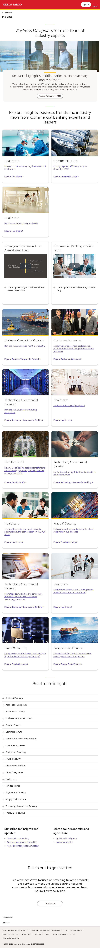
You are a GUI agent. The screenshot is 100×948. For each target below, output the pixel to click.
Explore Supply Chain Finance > (67, 664)
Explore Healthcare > (14, 176)
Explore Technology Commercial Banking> (24, 420)
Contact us (50, 903)
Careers (72, 934)
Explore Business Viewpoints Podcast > (22, 359)
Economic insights (64, 842)
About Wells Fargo (59, 934)
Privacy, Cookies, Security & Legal (14, 930)
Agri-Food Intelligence (66, 838)
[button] (50, 698)
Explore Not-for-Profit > (15, 482)
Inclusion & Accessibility (10, 938)
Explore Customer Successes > (67, 359)
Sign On (86, 4)
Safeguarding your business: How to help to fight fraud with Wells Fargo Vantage (25, 655)
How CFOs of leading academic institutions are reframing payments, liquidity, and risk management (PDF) (24, 470)
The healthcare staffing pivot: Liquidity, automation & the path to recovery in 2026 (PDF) (24, 532)
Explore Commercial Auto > (66, 176)
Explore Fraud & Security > (65, 542)
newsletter (22, 842)
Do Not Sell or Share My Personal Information (46, 930)
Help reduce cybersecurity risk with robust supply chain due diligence (73, 530)
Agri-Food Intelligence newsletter (23, 845)
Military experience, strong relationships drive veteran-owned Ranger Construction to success (73, 348)
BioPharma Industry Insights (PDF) (21, 223)
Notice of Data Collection (74, 930)
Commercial (8, 13)
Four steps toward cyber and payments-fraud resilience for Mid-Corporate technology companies (23, 596)
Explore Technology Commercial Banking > (73, 482)
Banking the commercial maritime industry (24, 345)
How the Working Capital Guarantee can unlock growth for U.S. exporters (72, 655)
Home (47, 934)
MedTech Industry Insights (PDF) (69, 405)
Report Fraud (26, 934)
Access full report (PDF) (50, 96)
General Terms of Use (10, 934)
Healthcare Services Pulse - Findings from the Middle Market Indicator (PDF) (73, 591)
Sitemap (38, 934)
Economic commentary (18, 838)
